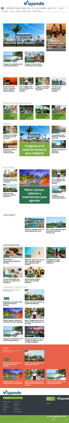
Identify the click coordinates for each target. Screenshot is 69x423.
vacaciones (5, 11)
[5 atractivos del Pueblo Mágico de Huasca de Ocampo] (59, 109)
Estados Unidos (26, 11)
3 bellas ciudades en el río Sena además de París (34, 230)
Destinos (17, 8)
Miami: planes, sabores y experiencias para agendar (34, 195)
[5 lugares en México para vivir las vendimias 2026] (10, 144)
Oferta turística (10, 8)
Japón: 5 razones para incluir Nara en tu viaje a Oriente (26, 116)
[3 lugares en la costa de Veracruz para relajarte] (34, 134)
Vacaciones (23, 8)
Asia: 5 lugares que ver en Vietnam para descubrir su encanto (26, 89)
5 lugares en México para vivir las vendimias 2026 (55, 44)
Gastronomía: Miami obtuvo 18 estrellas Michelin (32, 280)
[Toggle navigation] (5, 8)
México (28, 8)
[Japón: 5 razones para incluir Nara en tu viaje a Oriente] (26, 109)
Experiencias (43, 8)
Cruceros (50, 8)
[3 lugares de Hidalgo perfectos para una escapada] (43, 81)
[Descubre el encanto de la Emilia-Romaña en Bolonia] (10, 173)
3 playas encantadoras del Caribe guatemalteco (13, 65)
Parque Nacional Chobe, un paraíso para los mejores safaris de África (9, 89)
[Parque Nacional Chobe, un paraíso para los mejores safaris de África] (10, 81)
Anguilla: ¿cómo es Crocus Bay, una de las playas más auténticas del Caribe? (34, 262)
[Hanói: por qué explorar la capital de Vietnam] (10, 188)
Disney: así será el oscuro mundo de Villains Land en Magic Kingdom (34, 340)
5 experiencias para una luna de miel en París (42, 115)
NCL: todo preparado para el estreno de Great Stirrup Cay (55, 231)
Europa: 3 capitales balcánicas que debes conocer (9, 116)
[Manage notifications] (66, 420)
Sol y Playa (36, 8)
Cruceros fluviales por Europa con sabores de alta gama (11, 280)
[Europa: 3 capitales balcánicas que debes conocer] (10, 109)
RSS (53, 419)
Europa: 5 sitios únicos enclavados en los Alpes (34, 65)
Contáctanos (51, 417)
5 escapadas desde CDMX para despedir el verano (59, 136)
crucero (12, 11)
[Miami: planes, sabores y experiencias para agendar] (34, 178)
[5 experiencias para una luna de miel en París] (43, 109)
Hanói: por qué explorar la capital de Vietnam (9, 194)
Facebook (48, 403)
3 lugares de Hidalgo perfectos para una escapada (42, 88)
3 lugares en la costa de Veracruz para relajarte (20, 41)
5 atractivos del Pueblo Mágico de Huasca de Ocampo (59, 116)
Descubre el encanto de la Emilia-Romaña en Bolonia (10, 180)
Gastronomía (17, 409)
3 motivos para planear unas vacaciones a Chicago (57, 89)
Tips (32, 8)
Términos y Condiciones (9, 421)
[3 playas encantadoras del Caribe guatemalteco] (59, 189)
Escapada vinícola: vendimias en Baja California (53, 261)
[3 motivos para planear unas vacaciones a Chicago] (59, 81)
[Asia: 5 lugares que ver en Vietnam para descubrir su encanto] (26, 81)
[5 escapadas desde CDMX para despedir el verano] (59, 130)
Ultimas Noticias (18, 411)
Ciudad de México (37, 11)
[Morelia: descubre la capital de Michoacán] (59, 144)
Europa (18, 11)
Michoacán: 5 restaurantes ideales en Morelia (12, 261)
